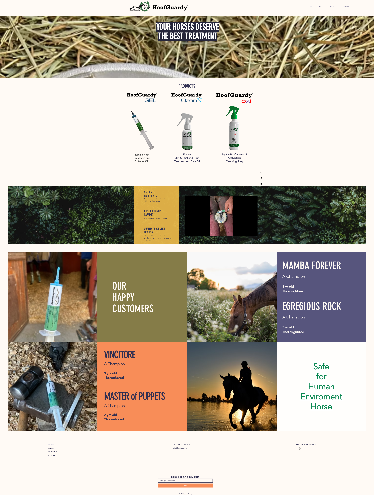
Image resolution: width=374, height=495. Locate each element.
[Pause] (188, 233)
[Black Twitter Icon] (261, 184)
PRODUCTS (52, 452)
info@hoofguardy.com (181, 448)
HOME (51, 445)
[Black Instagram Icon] (261, 172)
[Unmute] (191, 233)
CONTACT (52, 455)
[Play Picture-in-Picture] (251, 233)
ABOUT (51, 448)
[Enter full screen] (255, 233)
